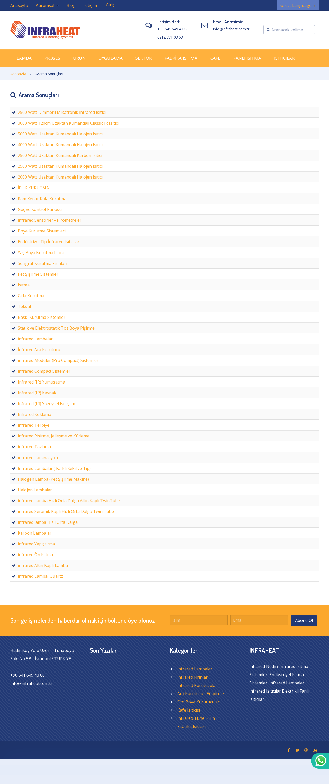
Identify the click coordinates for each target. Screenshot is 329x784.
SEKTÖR (143, 58)
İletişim (90, 5)
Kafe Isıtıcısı (188, 710)
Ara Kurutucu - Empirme (200, 693)
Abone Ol (304, 620)
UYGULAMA (110, 58)
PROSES (52, 58)
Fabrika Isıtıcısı (191, 726)
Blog (71, 5)
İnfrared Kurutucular (197, 685)
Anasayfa (19, 5)
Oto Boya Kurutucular (198, 702)
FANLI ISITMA (247, 58)
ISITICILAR (284, 58)
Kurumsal (45, 5)
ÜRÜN (79, 58)
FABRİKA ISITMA (180, 58)
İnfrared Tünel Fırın (196, 718)
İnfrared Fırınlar (192, 677)
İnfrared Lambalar (194, 669)
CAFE (215, 58)
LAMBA (24, 58)
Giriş (110, 5)
